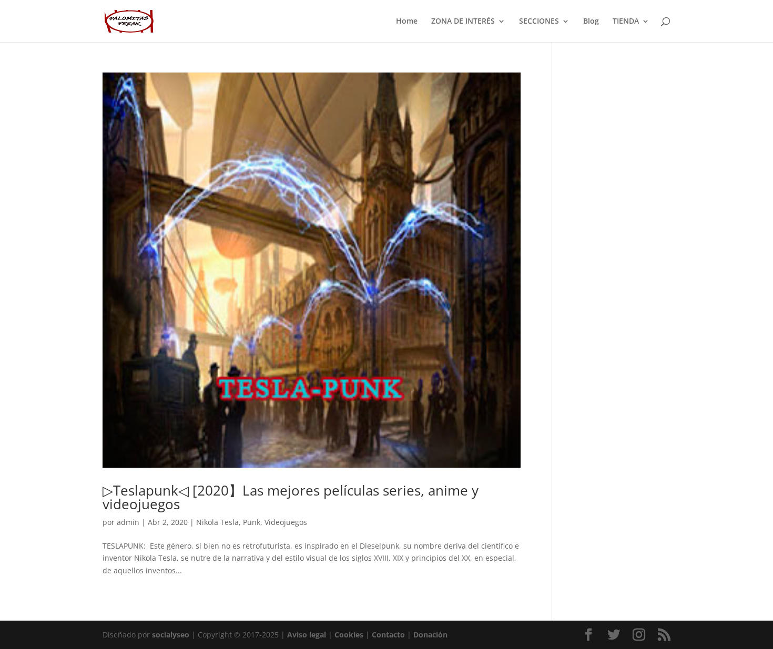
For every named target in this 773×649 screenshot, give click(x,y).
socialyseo (170, 635)
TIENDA (626, 21)
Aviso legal (306, 635)
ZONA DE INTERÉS (463, 21)
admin (128, 522)
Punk (251, 522)
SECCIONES (539, 21)
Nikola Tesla (217, 522)
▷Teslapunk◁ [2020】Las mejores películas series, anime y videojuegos (291, 497)
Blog (591, 21)
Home (407, 21)
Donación (430, 635)
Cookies (348, 635)
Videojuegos (286, 522)
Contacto (388, 635)
